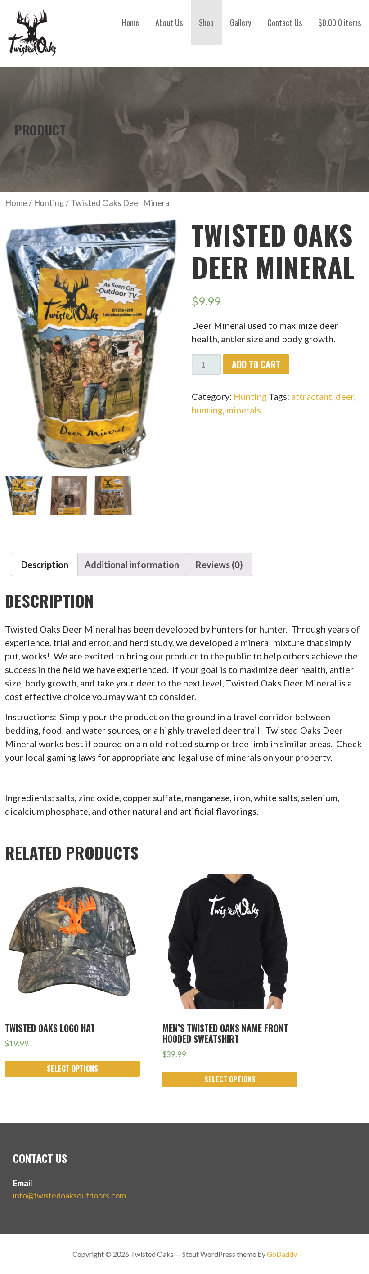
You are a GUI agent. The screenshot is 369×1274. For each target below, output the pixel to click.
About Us (169, 22)
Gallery (240, 22)
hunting (207, 409)
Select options (72, 1068)
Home (130, 22)
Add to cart (256, 364)
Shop (206, 22)
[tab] (45, 564)
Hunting (49, 203)
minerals (243, 409)
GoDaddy (282, 1254)
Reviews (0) (219, 564)
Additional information (132, 564)
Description (44, 564)
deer (345, 396)
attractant (311, 396)
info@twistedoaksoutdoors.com (69, 1195)
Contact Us (284, 22)
